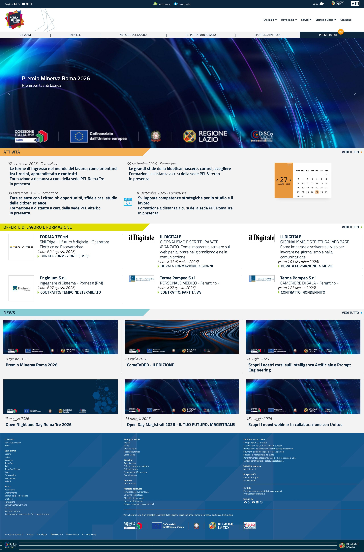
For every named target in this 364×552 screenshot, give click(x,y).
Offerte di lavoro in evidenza (136, 466)
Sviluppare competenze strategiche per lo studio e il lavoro (185, 200)
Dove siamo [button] (288, 20)
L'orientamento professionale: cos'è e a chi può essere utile (269, 457)
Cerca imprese (130, 475)
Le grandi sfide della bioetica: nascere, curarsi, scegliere (180, 168)
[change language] (355, 5)
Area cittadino (185, 4)
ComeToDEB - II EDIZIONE (150, 364)
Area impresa (164, 4)
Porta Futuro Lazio (13, 442)
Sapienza (9, 460)
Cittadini (25, 35)
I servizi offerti (249, 480)
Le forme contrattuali (133, 494)
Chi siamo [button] (269, 20)
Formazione (10, 501)
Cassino (8, 453)
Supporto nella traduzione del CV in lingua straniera (27, 514)
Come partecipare (251, 477)
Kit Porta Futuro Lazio (201, 35)
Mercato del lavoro (133, 35)
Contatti (247, 488)
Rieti (7, 466)
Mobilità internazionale (134, 498)
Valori (7, 445)
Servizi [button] (305, 20)
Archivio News (130, 448)
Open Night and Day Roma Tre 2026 (39, 424)
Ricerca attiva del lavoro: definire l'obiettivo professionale (268, 448)
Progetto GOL (250, 474)
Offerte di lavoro (131, 469)
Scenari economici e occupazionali (139, 504)
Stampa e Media (132, 439)
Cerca (315, 3)
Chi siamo (9, 439)
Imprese (75, 35)
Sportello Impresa (267, 35)
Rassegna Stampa (132, 451)
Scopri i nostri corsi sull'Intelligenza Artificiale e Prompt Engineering (299, 367)
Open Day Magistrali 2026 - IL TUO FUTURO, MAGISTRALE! (181, 424)
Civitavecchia (10, 475)
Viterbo (8, 472)
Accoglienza (10, 489)
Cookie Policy (72, 534)
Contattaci (345, 20)
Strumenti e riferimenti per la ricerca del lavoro (263, 451)
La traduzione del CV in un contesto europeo (262, 445)
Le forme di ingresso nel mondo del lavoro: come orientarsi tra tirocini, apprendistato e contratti (63, 171)
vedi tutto (350, 151)
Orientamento (11, 492)
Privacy (30, 534)
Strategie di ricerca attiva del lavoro (258, 454)
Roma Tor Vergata (12, 469)
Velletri (8, 481)
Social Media (129, 454)
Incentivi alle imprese (133, 501)
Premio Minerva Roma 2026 (56, 78)
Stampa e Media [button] (325, 20)
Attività (127, 442)
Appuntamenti (249, 469)
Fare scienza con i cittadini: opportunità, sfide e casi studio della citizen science (63, 200)
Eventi (7, 508)
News (126, 445)
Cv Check (9, 498)
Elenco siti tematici (14, 534)
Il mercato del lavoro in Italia (136, 491)
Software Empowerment (16, 504)
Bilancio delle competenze (16, 495)
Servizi (8, 486)
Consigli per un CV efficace (255, 442)
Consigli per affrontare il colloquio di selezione (263, 460)
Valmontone (10, 478)
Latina (7, 457)
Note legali (42, 534)
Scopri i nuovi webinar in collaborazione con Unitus (295, 424)
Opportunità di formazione (135, 472)
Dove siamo (10, 450)
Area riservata (130, 463)
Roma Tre (9, 463)
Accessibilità (57, 534)
